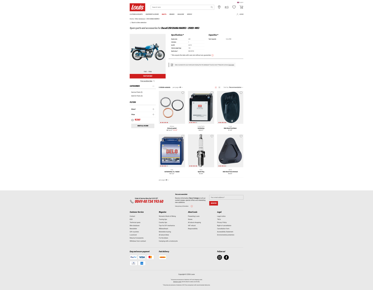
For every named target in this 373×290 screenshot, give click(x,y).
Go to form (231, 65)
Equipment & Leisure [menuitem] (152, 14)
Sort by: (226, 87)
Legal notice (221, 216)
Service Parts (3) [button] (136, 92)
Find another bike (146, 81)
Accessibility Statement (225, 232)
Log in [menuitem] (241, 14)
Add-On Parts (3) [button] (137, 96)
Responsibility (193, 229)
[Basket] (241, 7)
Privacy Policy (222, 222)
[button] (240, 2)
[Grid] (215, 87)
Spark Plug (201, 171)
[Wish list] (234, 7)
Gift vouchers (134, 232)
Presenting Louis (193, 216)
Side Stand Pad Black (230, 128)
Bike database (134, 225)
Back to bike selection (138, 22)
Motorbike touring (165, 232)
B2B (131, 219)
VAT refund (192, 225)
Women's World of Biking (167, 216)
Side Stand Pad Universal (230, 171)
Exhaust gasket (172, 128)
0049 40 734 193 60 (149, 202)
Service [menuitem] (189, 14)
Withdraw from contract (138, 241)
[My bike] (227, 7)
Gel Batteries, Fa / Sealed (171, 171)
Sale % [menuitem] (164, 14)
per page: (176, 87)
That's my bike (147, 76)
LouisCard (133, 235)
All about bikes (164, 235)
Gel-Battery (201, 128)
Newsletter (133, 229)
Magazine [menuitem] (180, 14)
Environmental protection (225, 235)
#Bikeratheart (163, 229)
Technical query (135, 222)
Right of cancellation (224, 225)
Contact (132, 216)
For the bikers (163, 238)
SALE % (137, 119)
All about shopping (194, 222)
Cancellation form (223, 229)
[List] (219, 87)
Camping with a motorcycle (168, 241)
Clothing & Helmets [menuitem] (136, 14)
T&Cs (219, 219)
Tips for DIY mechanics (167, 225)
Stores (190, 219)
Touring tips (163, 219)
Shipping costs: (177, 281)
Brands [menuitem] (171, 14)
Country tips (163, 222)
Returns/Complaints (136, 238)
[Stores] (219, 7)
